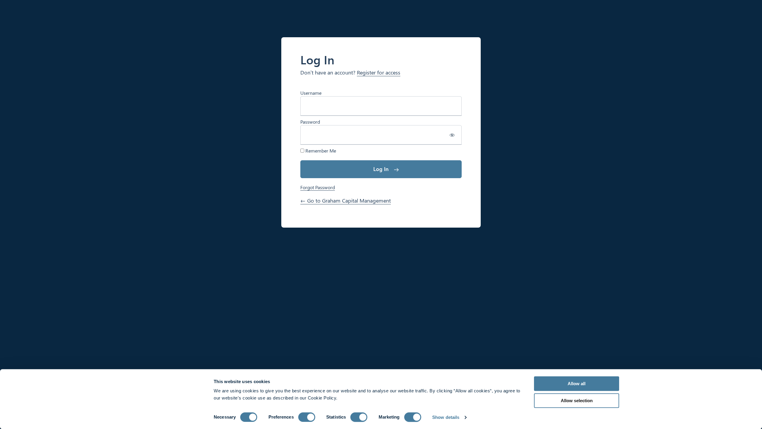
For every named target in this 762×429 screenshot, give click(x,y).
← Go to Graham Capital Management (345, 200)
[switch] (306, 417)
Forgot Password (317, 187)
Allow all (576, 383)
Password (310, 122)
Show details (445, 417)
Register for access (378, 72)
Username (310, 93)
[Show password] (452, 135)
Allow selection (577, 400)
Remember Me (320, 151)
